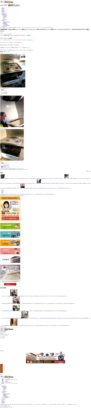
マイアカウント (5, 19)
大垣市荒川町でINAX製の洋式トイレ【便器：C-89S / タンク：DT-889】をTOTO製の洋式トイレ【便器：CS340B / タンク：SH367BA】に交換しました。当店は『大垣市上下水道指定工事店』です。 (45, 325)
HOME (2, 7)
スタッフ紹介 (3, 8)
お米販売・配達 (5, 15)
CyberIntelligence (12, 405)
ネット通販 (4, 16)
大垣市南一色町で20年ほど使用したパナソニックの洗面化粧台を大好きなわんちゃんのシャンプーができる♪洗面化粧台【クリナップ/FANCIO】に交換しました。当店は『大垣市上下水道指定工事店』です (49, 303)
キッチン (6, 27)
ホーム (1, 384)
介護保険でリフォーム (6, 22)
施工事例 (4, 27)
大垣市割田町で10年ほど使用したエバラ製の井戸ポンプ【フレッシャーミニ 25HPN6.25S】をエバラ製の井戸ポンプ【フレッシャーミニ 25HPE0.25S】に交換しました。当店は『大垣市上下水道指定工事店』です (27, 194)
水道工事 (7, 303)
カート (4, 389)
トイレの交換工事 (5, 24)
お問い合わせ (2, 350)
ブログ (2, 303)
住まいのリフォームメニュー (7, 21)
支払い (4, 18)
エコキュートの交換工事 (6, 25)
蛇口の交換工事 (5, 395)
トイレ (2, 325)
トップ (1, 27)
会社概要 (3, 11)
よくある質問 (3, 10)
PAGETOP (1, 374)
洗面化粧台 (9, 303)
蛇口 (12, 303)
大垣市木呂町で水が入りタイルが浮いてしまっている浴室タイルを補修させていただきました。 (12, 195)
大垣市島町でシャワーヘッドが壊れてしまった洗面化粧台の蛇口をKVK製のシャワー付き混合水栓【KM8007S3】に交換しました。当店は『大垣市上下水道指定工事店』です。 (45, 310)
